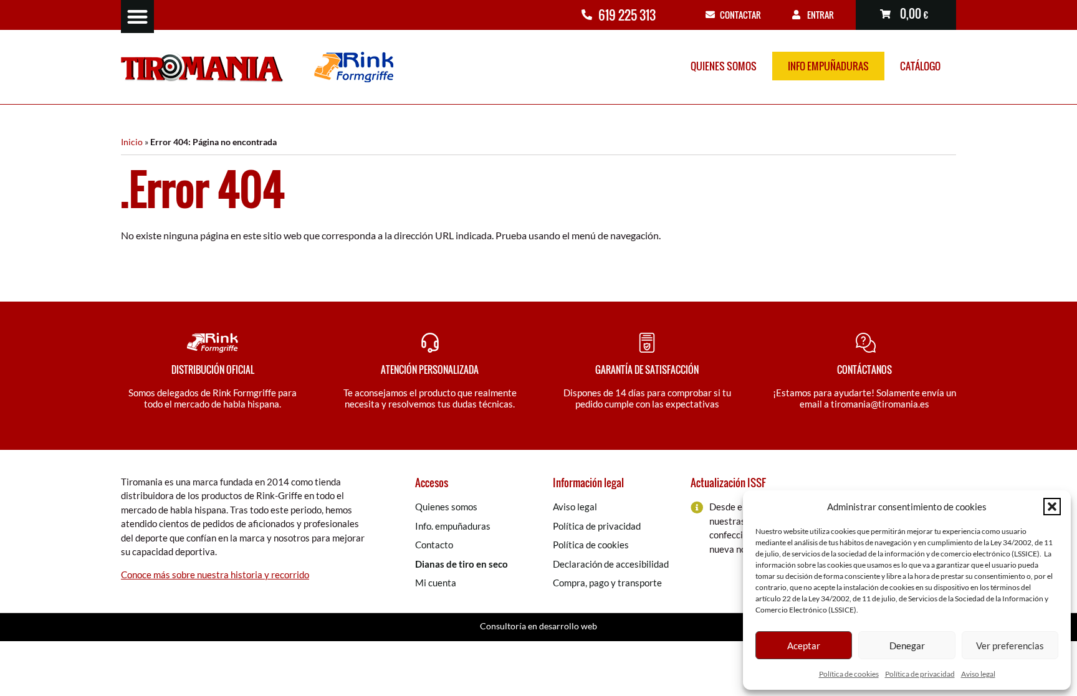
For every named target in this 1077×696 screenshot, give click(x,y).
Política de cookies (849, 674)
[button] (1052, 506)
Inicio (132, 142)
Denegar (907, 645)
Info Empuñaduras (828, 66)
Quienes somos (724, 66)
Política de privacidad (920, 674)
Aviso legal (978, 674)
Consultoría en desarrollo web (538, 626)
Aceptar (803, 645)
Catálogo (920, 66)
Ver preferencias (1010, 645)
